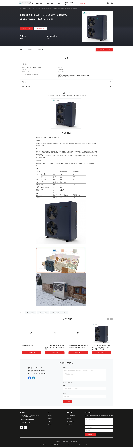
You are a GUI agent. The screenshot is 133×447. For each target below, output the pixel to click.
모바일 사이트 (65, 441)
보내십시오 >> (90, 434)
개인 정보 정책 (74, 441)
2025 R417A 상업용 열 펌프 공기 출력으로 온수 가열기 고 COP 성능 (78, 347)
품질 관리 (50, 421)
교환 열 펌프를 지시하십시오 (59, 313)
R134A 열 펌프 (30, 313)
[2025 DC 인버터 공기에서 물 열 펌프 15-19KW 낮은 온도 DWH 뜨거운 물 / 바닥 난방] (97, 26)
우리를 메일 (40, 28)
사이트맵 (58, 441)
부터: (64, 385)
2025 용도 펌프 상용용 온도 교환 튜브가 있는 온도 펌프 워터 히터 (101, 347)
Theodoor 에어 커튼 (70, 415)
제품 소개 (25, 8)
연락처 (49, 424)
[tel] (38, 378)
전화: (64, 393)
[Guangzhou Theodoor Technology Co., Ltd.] (25, 2)
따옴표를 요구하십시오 (104, 49)
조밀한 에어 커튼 (69, 418)
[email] (29, 378)
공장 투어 (50, 418)
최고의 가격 (26, 28)
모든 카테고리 (69, 424)
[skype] (33, 378)
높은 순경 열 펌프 (43, 313)
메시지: (65, 367)
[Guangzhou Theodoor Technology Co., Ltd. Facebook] (21, 427)
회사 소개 (50, 415)
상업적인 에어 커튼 (70, 421)
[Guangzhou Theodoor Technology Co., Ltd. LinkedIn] (25, 427)
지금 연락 (67, 401)
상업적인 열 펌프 (33, 8)
